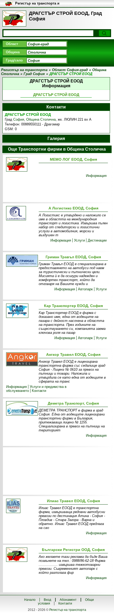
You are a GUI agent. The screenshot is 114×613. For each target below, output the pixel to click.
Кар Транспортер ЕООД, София (73, 306)
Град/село (14, 60)
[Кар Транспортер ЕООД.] (21, 311)
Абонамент (68, 600)
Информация (96, 176)
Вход (47, 600)
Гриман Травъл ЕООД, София (73, 257)
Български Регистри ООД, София (73, 550)
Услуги (79, 240)
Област (12, 44)
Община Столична (41, 119)
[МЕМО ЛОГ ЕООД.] (21, 164)
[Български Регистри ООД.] (21, 555)
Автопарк (85, 289)
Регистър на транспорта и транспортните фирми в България (37, 3)
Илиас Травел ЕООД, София (73, 501)
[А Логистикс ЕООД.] (21, 213)
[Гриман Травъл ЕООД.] (21, 261)
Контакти (39, 391)
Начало (30, 600)
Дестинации (97, 240)
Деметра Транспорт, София (73, 403)
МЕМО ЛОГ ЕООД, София (73, 159)
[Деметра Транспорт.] (21, 408)
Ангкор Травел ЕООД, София (73, 354)
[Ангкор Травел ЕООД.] (21, 359)
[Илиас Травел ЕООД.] (21, 506)
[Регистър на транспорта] (14, 19)
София (18, 119)
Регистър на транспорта (67, 610)
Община (13, 52)
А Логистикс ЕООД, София (73, 208)
